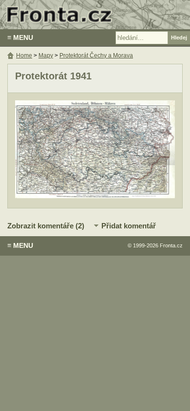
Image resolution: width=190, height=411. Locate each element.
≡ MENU (20, 37)
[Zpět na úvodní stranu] (95, 14)
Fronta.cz (171, 245)
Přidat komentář (128, 226)
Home (24, 55)
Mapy (45, 55)
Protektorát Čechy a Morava (96, 55)
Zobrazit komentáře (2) (45, 226)
